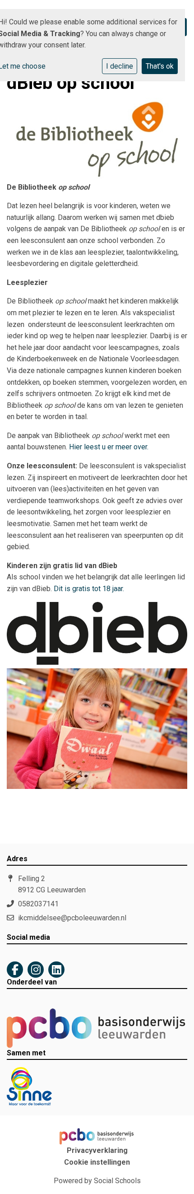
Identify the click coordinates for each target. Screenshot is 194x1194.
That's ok (160, 66)
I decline (119, 66)
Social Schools (117, 1180)
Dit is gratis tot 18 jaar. (89, 588)
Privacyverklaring (97, 1150)
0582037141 (38, 904)
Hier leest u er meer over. (108, 447)
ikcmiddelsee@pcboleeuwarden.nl (72, 918)
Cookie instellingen (97, 1162)
